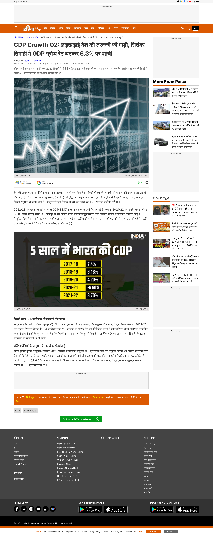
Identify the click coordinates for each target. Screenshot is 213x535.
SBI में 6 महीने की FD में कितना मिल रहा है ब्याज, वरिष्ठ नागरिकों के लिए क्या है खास (185, 92)
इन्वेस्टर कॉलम (19, 460)
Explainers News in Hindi (68, 472)
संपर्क (16, 443)
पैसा (92, 28)
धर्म (109, 28)
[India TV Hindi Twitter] (187, 1)
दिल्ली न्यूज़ (148, 447)
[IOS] (178, 1)
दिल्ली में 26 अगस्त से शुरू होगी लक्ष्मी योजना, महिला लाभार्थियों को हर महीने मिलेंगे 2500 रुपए (185, 227)
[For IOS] (187, 509)
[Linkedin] (46, 509)
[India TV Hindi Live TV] (195, 28)
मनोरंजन (77, 28)
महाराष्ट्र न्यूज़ (149, 464)
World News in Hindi (66, 447)
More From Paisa (169, 81)
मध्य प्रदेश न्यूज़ (150, 460)
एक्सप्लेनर (125, 28)
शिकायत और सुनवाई (21, 456)
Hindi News (19, 37)
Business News (64, 464)
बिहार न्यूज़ (148, 456)
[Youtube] (38, 509)
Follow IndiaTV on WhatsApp (78, 419)
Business (98, 397)
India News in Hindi (66, 443)
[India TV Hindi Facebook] (184, 1)
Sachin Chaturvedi (33, 60)
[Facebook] (17, 509)
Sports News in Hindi (67, 456)
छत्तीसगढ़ (147, 484)
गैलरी (116, 28)
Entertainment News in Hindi (70, 451)
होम (45, 28)
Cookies (38, 531)
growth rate (30, 410)
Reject (171, 531)
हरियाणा (147, 480)
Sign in (195, 1)
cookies (139, 531)
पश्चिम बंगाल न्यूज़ (150, 451)
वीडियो (52, 28)
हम (15, 447)
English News (20, 464)
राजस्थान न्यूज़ (149, 468)
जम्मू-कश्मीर (148, 488)
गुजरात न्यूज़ (148, 472)
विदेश (68, 28)
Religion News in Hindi (67, 468)
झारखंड (147, 492)
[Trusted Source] (45, 183)
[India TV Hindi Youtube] (190, 1)
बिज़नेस (35, 37)
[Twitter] (24, 509)
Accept (154, 531)
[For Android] (162, 509)
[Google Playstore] (90, 509)
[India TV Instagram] (31, 509)
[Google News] (23, 183)
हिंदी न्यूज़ (30, 397)
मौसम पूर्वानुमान (19, 479)
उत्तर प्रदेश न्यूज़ (150, 443)
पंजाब (146, 476)
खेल (86, 28)
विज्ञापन (16, 451)
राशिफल (101, 28)
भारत (61, 28)
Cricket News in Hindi (67, 460)
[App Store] (116, 509)
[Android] (181, 1)
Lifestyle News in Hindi (68, 480)
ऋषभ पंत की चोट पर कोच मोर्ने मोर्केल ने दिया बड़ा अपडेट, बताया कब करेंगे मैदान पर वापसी (185, 278)
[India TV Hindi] (32, 28)
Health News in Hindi (67, 476)
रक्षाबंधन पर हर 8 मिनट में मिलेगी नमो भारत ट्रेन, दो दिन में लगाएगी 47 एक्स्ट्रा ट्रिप (185, 125)
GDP (17, 410)
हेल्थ (134, 28)
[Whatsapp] (140, 183)
